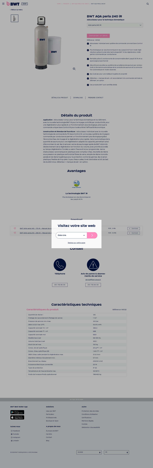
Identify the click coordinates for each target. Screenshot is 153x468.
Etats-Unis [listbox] (62, 235)
